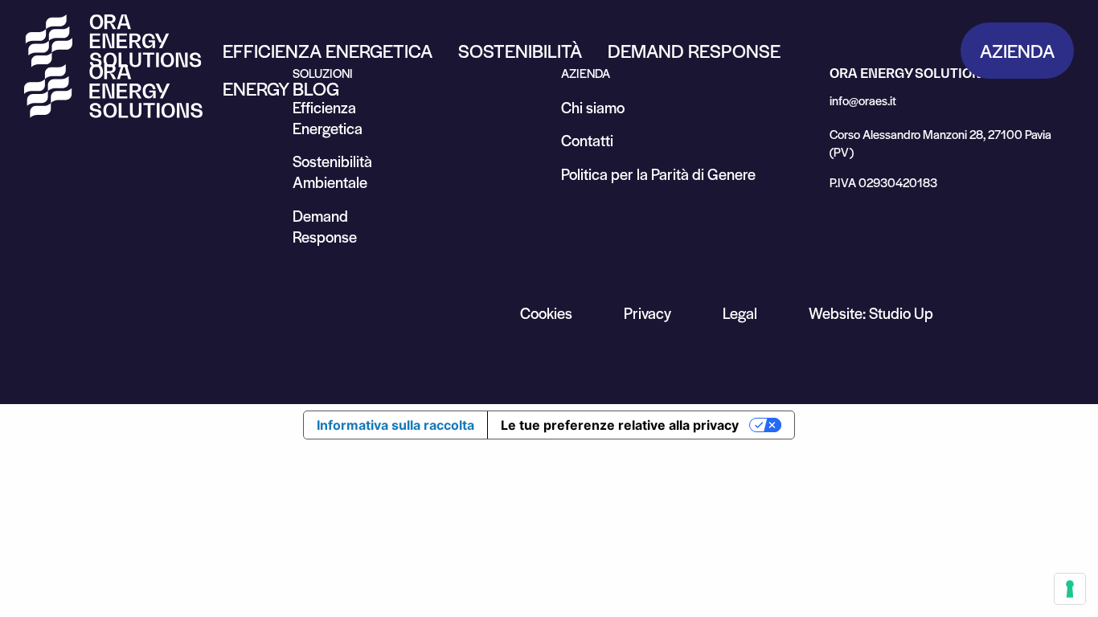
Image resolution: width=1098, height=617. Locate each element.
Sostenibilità (520, 50)
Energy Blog (281, 88)
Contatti (587, 140)
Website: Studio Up (871, 313)
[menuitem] (327, 50)
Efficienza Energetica (327, 50)
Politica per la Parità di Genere (658, 174)
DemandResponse (325, 226)
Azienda (1017, 50)
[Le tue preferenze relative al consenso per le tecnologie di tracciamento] (1070, 589)
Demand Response (694, 50)
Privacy (647, 313)
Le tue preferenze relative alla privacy (620, 425)
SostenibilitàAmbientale (332, 171)
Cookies (546, 313)
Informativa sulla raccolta (395, 425)
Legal (740, 313)
